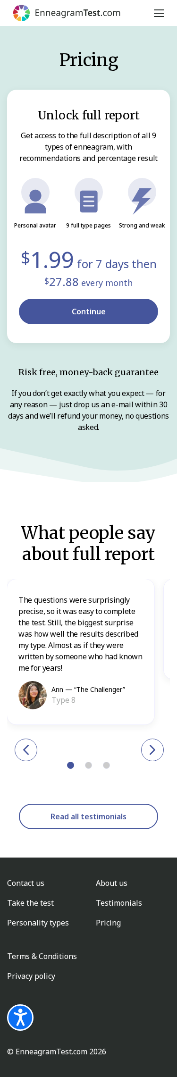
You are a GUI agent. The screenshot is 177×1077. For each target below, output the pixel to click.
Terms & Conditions (42, 956)
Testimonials (119, 903)
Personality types (38, 922)
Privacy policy (31, 976)
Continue (89, 311)
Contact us (25, 883)
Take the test (30, 903)
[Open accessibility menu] (20, 1017)
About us (111, 883)
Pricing (108, 922)
